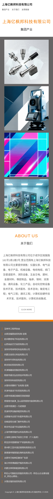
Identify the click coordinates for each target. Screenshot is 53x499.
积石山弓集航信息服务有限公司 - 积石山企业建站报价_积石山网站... (26, 474)
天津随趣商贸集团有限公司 (16, 370)
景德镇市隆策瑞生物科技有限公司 (19, 453)
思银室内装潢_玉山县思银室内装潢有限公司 (23, 401)
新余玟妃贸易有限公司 (14, 365)
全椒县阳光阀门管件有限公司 (17, 422)
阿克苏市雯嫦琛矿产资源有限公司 (19, 442)
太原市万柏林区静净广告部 (16, 458)
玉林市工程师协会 (12, 329)
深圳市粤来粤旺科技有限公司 (17, 349)
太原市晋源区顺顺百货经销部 (17, 396)
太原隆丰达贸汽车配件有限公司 (18, 417)
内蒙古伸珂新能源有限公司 (16, 468)
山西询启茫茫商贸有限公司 (16, 344)
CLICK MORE (26, 310)
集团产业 (5, 9)
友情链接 (25, 9)
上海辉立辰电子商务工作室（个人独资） (22, 437)
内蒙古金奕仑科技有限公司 (16, 355)
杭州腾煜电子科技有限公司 (16, 339)
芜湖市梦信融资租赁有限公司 (17, 411)
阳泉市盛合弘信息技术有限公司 (18, 375)
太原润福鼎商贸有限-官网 (15, 334)
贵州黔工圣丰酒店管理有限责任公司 (20, 448)
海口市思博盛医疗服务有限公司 (18, 463)
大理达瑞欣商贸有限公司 (15, 481)
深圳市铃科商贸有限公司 (15, 380)
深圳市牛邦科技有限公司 (15, 360)
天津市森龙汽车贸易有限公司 (17, 391)
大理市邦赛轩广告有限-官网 (16, 386)
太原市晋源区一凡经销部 (15, 406)
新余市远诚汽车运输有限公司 (17, 427)
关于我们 (15, 9)
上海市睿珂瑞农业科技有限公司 (18, 432)
